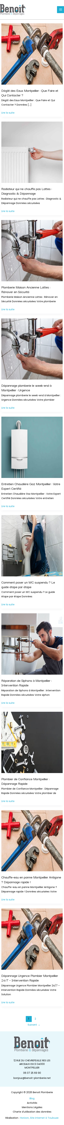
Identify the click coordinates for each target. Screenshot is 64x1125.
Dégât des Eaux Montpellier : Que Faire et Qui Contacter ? (29, 93)
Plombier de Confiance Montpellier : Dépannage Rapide (25, 781)
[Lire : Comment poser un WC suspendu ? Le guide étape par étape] (32, 545)
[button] (32, 1064)
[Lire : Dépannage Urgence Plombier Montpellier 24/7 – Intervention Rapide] (32, 939)
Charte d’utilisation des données (32, 1111)
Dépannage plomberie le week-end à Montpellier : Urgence (26, 387)
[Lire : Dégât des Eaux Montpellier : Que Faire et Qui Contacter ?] (32, 53)
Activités (32, 1103)
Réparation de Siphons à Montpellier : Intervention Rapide (26, 683)
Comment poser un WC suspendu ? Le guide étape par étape (28, 584)
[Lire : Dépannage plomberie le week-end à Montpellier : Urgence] (32, 348)
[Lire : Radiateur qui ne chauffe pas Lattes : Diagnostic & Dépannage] (32, 152)
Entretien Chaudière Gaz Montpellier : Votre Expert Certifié (30, 486)
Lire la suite (8, 113)
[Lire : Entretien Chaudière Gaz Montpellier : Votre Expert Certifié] (32, 447)
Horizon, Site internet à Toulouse (39, 1118)
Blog (32, 1098)
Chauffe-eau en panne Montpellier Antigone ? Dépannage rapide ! (31, 879)
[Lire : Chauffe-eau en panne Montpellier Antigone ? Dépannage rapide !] (32, 840)
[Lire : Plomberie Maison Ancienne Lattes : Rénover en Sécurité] (32, 250)
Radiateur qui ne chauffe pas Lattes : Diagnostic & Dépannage (26, 191)
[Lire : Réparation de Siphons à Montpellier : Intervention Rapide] (32, 644)
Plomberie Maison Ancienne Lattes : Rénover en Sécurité (25, 289)
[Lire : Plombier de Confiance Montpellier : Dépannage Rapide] (32, 742)
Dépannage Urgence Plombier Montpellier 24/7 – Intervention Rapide (29, 978)
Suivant (34, 1024)
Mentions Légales (32, 1107)
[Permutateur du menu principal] (60, 9)
